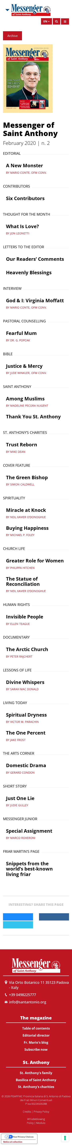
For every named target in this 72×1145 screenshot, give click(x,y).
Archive (12, 36)
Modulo (40, 1123)
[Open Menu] (65, 21)
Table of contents (36, 1028)
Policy (30, 1123)
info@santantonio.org (27, 1002)
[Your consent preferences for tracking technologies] (65, 1138)
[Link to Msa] (31, 10)
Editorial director (36, 1035)
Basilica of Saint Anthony (36, 1080)
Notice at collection (12, 1142)
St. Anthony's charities (36, 1087)
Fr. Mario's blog (36, 1042)
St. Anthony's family (36, 1073)
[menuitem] (36, 1033)
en (45, 21)
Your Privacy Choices (23, 1137)
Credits (27, 1111)
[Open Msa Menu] (7, 10)
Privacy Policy (41, 1111)
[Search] (56, 21)
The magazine (36, 1018)
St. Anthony (36, 1062)
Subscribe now (36, 1049)
